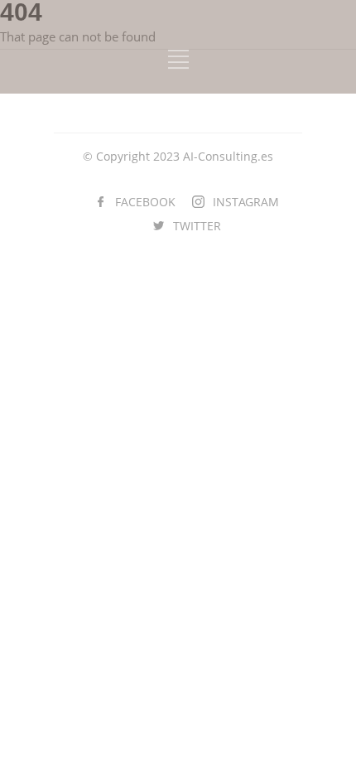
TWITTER (197, 226)
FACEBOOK (145, 202)
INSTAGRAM (246, 202)
